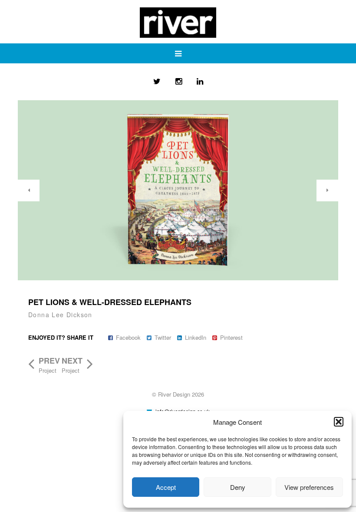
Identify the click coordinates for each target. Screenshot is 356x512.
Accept (166, 487)
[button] (338, 421)
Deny (237, 487)
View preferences (309, 487)
